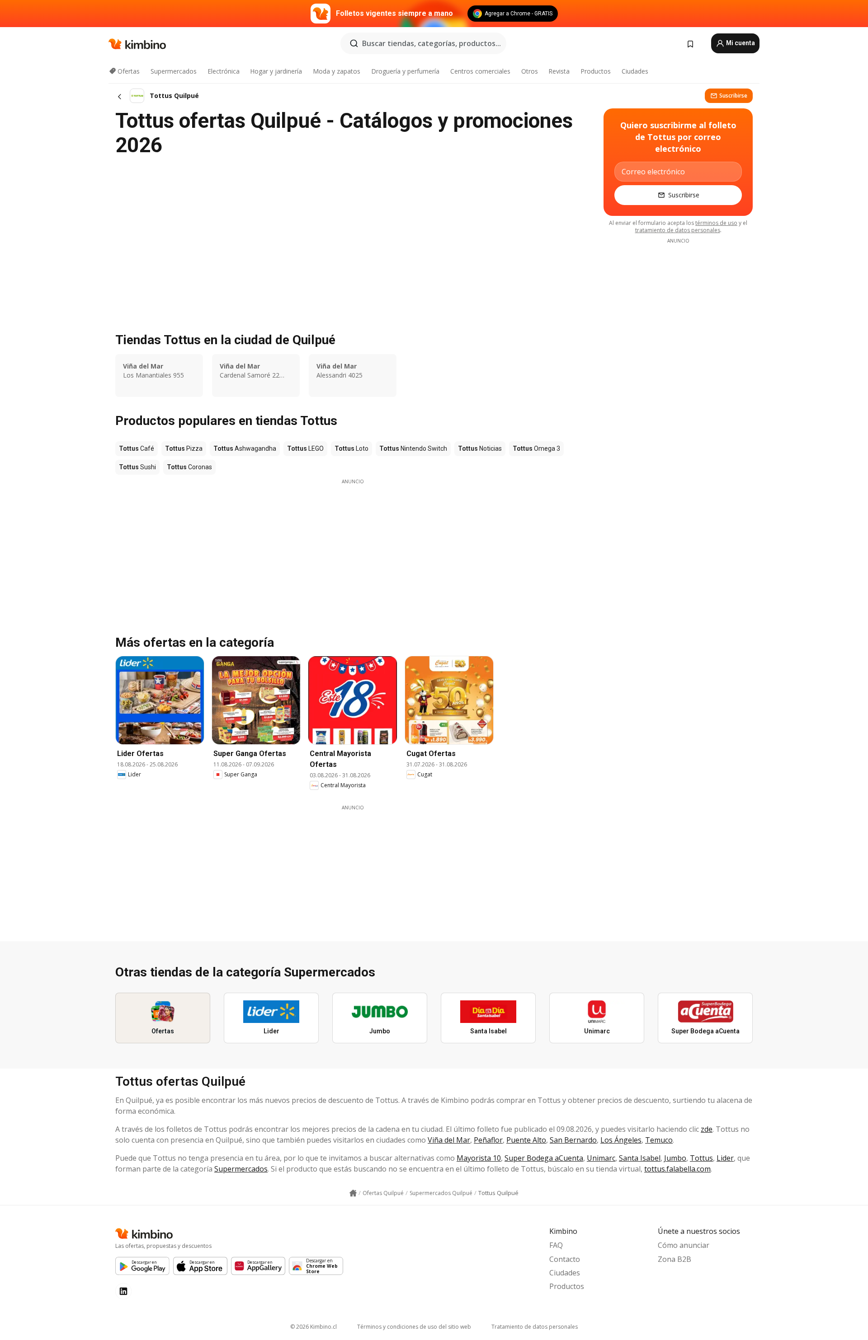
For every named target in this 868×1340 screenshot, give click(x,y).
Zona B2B (674, 1259)
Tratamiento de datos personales (534, 1327)
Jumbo (675, 1158)
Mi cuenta (740, 43)
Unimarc (601, 1158)
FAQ (556, 1245)
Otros (529, 71)
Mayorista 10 (479, 1158)
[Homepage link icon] (353, 1193)
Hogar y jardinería (276, 71)
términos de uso (716, 223)
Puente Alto (526, 1140)
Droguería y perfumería (405, 71)
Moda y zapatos (336, 71)
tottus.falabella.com (677, 1169)
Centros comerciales (480, 71)
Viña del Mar (449, 1140)
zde (706, 1129)
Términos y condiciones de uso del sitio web (414, 1327)
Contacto (564, 1259)
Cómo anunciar (683, 1245)
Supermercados (174, 71)
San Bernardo (573, 1140)
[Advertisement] (352, 548)
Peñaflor (488, 1140)
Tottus (701, 1158)
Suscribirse (733, 95)
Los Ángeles (621, 1140)
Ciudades (635, 71)
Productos (595, 71)
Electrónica (224, 71)
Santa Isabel (639, 1158)
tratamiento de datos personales (677, 230)
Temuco (659, 1140)
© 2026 (313, 1327)
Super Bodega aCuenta (544, 1158)
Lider (725, 1158)
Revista (559, 71)
